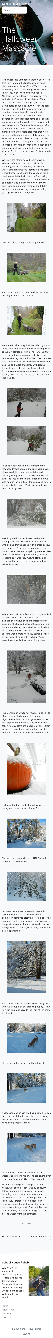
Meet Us (6, 1317)
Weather (27, 1223)
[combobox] (14, 10)
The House (7, 1313)
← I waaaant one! (11, 1236)
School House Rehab (15, 3)
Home (5, 1306)
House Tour (8, 1309)
